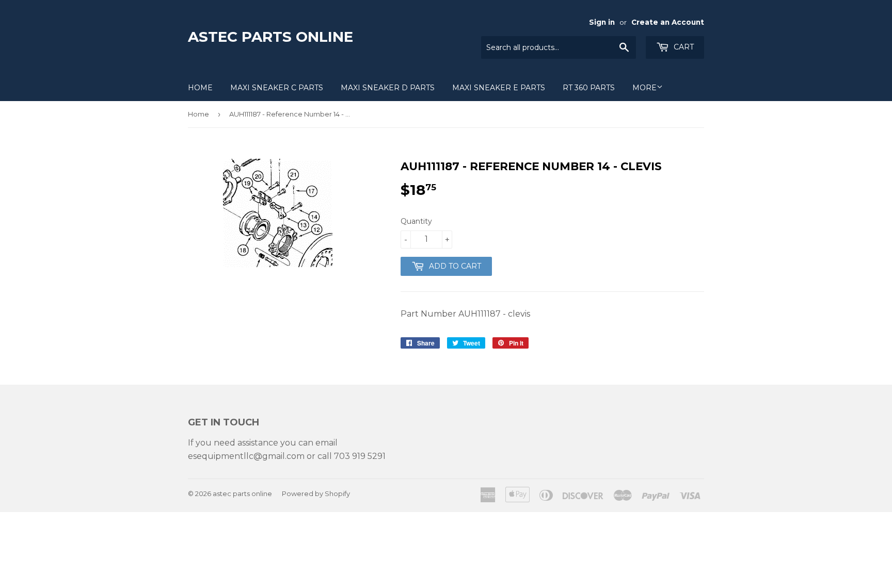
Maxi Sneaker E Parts (498, 87)
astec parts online (270, 36)
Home (200, 87)
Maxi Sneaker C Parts (276, 87)
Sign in (602, 22)
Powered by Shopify (316, 493)
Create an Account (667, 22)
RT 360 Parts (589, 87)
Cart (683, 47)
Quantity (416, 221)
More (644, 87)
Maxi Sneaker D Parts (388, 87)
